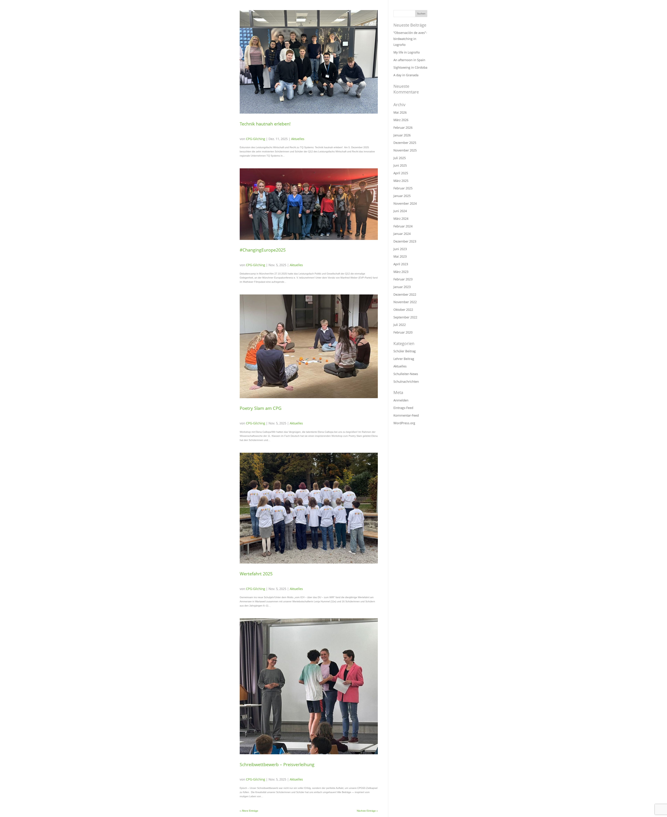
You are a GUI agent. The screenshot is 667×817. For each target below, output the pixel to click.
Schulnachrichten (406, 381)
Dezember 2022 (404, 294)
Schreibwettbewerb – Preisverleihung (277, 764)
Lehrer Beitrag (403, 359)
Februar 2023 (403, 279)
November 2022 (405, 302)
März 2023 (400, 272)
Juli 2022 (399, 325)
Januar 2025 (402, 196)
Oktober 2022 (403, 309)
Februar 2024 (403, 226)
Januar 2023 (402, 287)
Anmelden (400, 400)
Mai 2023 (400, 256)
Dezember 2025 (404, 143)
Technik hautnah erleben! (265, 124)
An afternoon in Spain (409, 60)
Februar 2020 (403, 332)
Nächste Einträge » (367, 810)
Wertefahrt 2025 (256, 574)
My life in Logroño (406, 52)
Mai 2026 (400, 112)
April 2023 (400, 264)
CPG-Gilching (255, 139)
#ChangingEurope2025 (263, 250)
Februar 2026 (403, 127)
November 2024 (405, 203)
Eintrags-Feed (403, 408)
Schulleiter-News (405, 374)
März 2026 (400, 120)
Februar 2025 (403, 188)
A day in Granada (405, 75)
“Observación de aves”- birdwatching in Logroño (410, 39)
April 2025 (400, 173)
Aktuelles (297, 139)
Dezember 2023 (404, 241)
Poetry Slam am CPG (260, 408)
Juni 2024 (400, 211)
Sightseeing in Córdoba (410, 67)
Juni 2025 (400, 165)
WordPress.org (404, 423)
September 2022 (405, 317)
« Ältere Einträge (249, 810)
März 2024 (400, 218)
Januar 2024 (402, 234)
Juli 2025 (399, 158)
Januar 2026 (402, 135)
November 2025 (405, 150)
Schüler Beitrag (404, 351)
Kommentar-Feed (406, 415)
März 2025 (400, 181)
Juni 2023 (400, 249)
